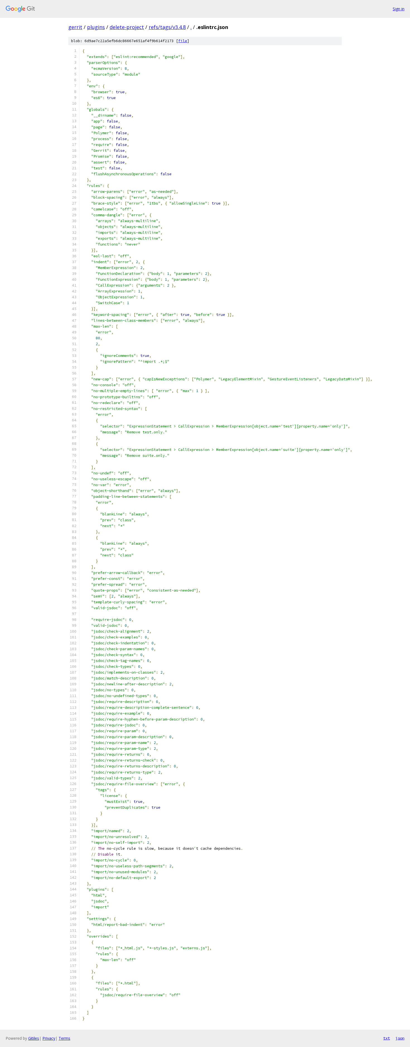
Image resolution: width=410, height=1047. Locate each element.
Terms (64, 1038)
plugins (96, 27)
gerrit (75, 27)
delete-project (127, 27)
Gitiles (33, 1038)
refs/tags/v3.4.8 (167, 27)
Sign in (398, 8)
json (399, 1038)
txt (386, 1038)
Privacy (48, 1038)
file (182, 41)
